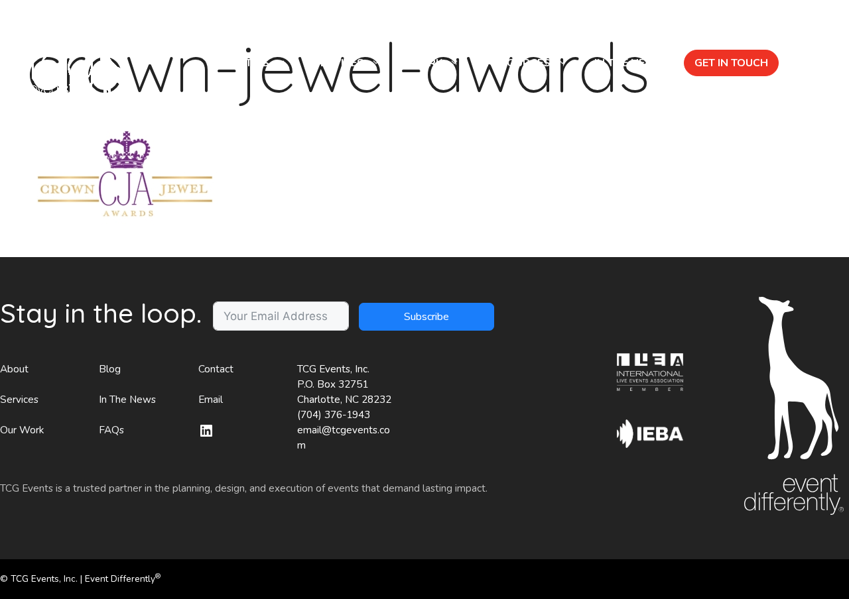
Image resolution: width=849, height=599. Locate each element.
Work (425, 63)
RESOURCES (518, 63)
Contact (215, 369)
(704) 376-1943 (333, 414)
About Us (241, 63)
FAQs (111, 430)
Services (338, 63)
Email (210, 399)
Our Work (22, 430)
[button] (803, 63)
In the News (629, 63)
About (14, 369)
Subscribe (426, 316)
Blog (110, 369)
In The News (127, 399)
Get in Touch (731, 63)
